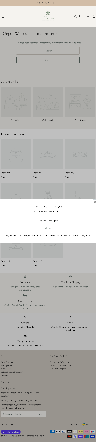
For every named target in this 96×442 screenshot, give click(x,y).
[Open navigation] (19, 16)
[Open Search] (75, 16)
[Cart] (94, 16)
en (84, 16)
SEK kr (88, 16)
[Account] (80, 16)
